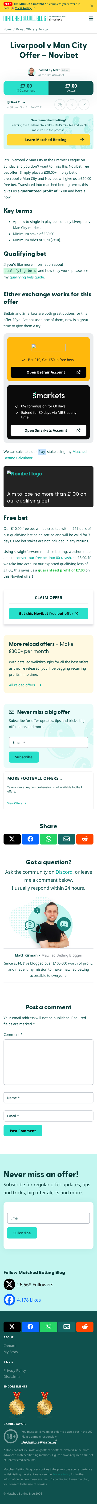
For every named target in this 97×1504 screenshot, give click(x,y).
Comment (13, 1034)
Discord (64, 872)
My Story (11, 1351)
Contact (10, 1345)
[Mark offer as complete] (84, 105)
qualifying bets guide (27, 277)
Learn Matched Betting (46, 139)
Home (8, 29)
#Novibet (58, 75)
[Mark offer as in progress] (72, 105)
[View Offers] (48, 791)
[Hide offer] (60, 105)
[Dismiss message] (91, 6)
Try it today (23, 8)
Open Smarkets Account (45, 430)
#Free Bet (44, 75)
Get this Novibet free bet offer (46, 613)
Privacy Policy (15, 1370)
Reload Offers (25, 29)
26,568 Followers (35, 1284)
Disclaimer (12, 1376)
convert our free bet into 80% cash (43, 557)
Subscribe (23, 757)
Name (13, 1097)
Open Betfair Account (46, 372)
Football (44, 29)
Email (13, 1116)
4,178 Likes (29, 1300)
